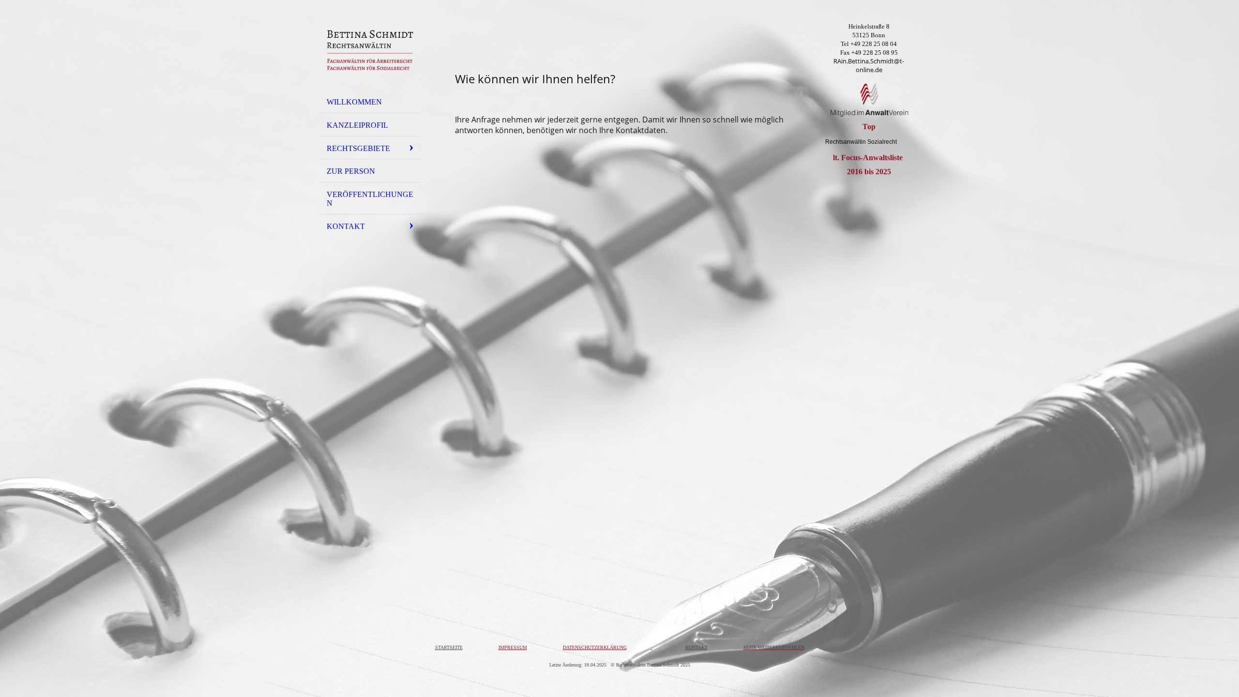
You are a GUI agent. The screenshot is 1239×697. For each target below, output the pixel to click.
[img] (370, 50)
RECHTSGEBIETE (358, 148)
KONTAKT (346, 226)
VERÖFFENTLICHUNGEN (370, 198)
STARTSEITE (449, 647)
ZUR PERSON (351, 171)
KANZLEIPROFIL (357, 125)
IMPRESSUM (513, 647)
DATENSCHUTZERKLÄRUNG (595, 647)
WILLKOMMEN (354, 102)
